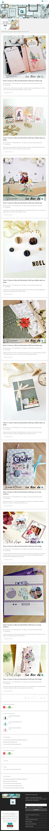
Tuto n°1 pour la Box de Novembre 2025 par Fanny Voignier (13, 787)
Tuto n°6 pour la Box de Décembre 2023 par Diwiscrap (22, 81)
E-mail (26, 802)
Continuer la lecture (9, 93)
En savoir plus (10, 827)
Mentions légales (28, 821)
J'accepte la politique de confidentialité (35, 807)
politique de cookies (29, 826)
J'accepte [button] (10, 823)
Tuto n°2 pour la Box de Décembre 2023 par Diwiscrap (22, 345)
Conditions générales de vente (31, 819)
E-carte (6, 707)
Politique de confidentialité (30, 823)
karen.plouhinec (7, 83)
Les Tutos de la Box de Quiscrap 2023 (29, 8)
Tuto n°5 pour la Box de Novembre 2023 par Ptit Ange (22, 546)
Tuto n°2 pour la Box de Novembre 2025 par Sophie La (12, 785)
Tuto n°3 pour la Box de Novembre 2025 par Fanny (12, 744)
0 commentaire (7, 85)
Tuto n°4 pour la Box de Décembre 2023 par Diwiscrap (22, 203)
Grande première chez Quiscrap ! (10, 742)
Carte (12, 707)
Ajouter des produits (17, 769)
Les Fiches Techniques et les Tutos (32, 814)
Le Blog (24, 83)
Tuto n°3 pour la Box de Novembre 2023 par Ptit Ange (22, 679)
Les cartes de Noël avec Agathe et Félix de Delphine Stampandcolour (15, 739)
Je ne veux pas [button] (10, 825)
